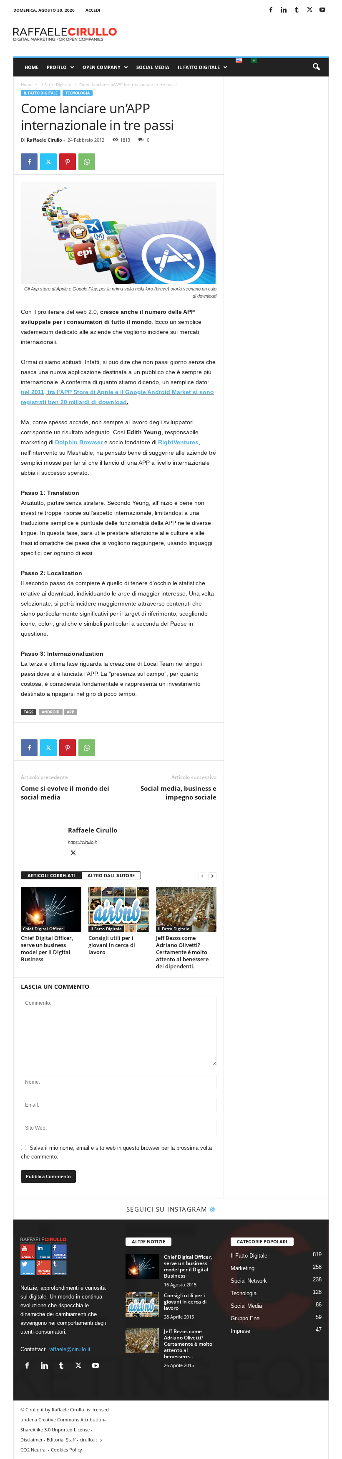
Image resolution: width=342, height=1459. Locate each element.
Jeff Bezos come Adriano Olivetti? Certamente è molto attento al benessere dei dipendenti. (182, 952)
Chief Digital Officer (43, 929)
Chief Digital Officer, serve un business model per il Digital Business (47, 948)
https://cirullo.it (82, 842)
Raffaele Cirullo (44, 140)
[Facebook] (271, 10)
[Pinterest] (67, 161)
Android (51, 712)
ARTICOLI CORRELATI (51, 875)
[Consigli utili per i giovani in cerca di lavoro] (118, 909)
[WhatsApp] (86, 161)
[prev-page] (202, 875)
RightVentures (178, 442)
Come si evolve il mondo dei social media (65, 792)
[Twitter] (309, 10)
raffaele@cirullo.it (69, 1349)
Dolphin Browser (79, 442)
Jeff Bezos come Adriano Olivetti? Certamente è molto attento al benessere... (188, 1344)
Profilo (57, 67)
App (70, 712)
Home (31, 67)
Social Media (152, 67)
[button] (316, 67)
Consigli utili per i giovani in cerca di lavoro (111, 945)
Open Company (102, 67)
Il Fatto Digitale (199, 67)
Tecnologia (77, 93)
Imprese (240, 1331)
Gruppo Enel (246, 1318)
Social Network (249, 1281)
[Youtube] (322, 10)
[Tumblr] (297, 10)
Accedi (93, 10)
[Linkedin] (284, 10)
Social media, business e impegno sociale (178, 792)
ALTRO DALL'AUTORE (111, 875)
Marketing (242, 1268)
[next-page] (212, 875)
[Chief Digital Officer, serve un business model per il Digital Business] (51, 909)
